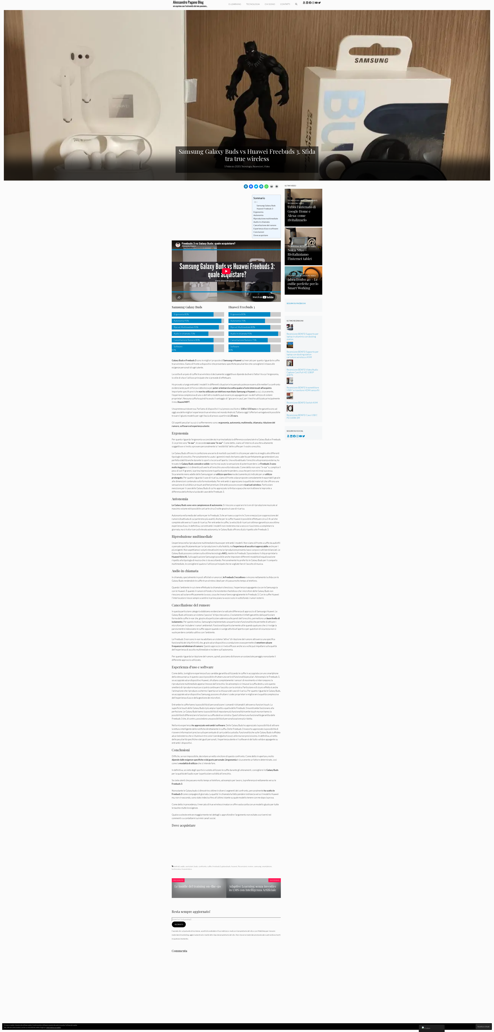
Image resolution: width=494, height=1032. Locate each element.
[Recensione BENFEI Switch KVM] (290, 397)
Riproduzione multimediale (265, 218)
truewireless (187, 869)
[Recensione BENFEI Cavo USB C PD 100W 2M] (290, 409)
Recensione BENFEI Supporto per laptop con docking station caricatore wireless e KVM (303, 354)
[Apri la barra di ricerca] (296, 4)
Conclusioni (258, 232)
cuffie (209, 866)
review (250, 866)
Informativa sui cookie (53, 1027)
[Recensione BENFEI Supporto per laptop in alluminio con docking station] (290, 328)
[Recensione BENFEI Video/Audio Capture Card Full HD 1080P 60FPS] (290, 364)
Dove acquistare (260, 235)
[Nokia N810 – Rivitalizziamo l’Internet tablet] (303, 263)
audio (182, 866)
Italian (427, 1028)
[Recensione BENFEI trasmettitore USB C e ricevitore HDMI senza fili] (290, 382)
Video (267, 166)
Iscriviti (179, 924)
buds (196, 866)
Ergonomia (258, 212)
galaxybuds (226, 866)
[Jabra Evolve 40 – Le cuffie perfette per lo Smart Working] (303, 292)
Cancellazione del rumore (264, 225)
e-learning (235, 4)
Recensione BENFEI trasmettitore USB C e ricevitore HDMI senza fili (303, 389)
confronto (203, 866)
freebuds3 (217, 866)
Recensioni (258, 166)
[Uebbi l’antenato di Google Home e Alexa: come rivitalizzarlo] (303, 224)
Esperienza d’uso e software (265, 228)
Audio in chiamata (261, 222)
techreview (176, 869)
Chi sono (270, 4)
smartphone (267, 866)
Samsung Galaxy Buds (266, 205)
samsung (257, 866)
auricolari (189, 866)
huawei (234, 866)
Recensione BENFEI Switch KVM (302, 402)
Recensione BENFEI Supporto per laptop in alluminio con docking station (303, 336)
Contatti (285, 4)
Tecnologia (253, 4)
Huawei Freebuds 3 (265, 208)
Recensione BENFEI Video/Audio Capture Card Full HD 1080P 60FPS (302, 372)
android (177, 866)
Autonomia (258, 215)
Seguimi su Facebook (296, 303)
